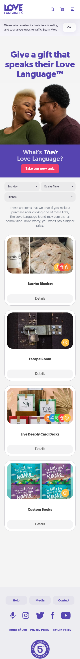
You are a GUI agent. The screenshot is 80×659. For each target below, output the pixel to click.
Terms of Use (18, 630)
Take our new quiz (40, 168)
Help (16, 600)
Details (40, 299)
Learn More (50, 29)
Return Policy (62, 630)
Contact (63, 600)
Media (40, 600)
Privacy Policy (40, 630)
